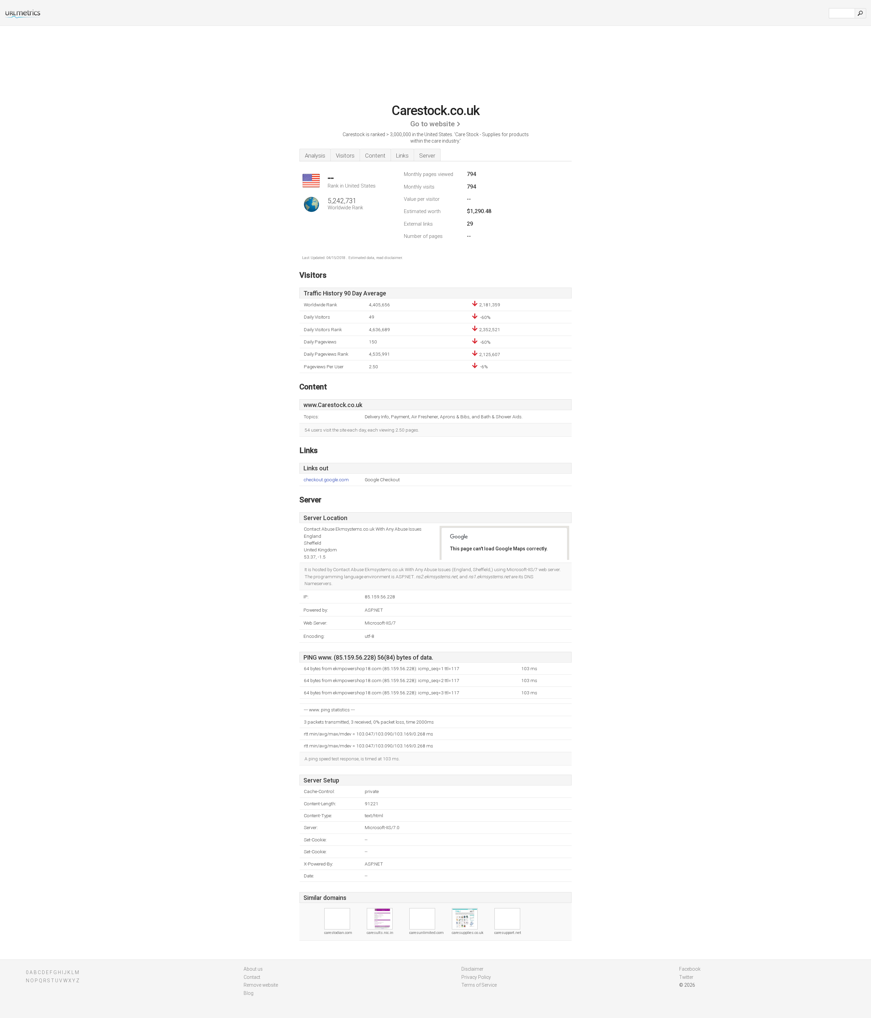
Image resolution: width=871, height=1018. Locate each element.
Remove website (261, 985)
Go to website (432, 124)
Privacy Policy (476, 977)
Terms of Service (479, 985)
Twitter (686, 977)
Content (375, 155)
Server (427, 155)
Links (402, 155)
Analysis (315, 155)
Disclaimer (472, 969)
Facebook (690, 969)
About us (253, 969)
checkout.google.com (326, 479)
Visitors (345, 155)
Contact (252, 977)
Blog (248, 993)
